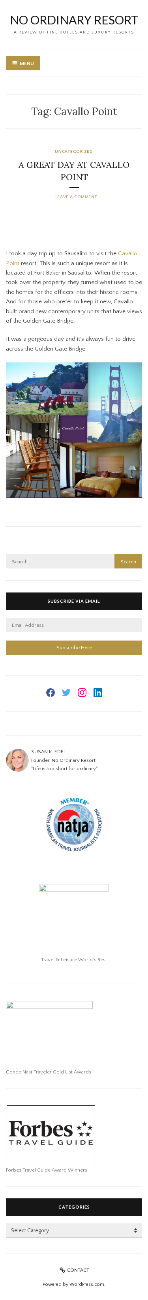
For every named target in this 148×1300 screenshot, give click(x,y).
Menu (27, 63)
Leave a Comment (76, 197)
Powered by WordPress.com (73, 1284)
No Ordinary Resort (74, 20)
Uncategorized (74, 151)
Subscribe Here (74, 647)
